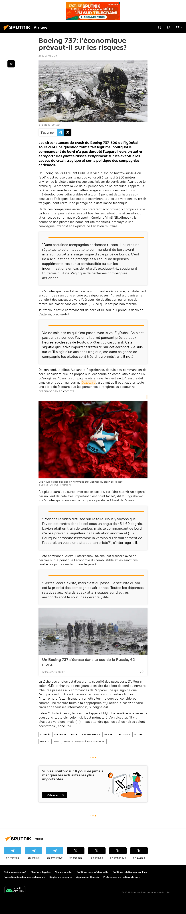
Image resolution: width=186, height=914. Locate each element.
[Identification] (159, 27)
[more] (141, 671)
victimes (138, 734)
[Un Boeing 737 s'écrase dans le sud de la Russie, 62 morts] (93, 631)
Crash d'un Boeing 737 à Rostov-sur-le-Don (84, 741)
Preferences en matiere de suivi (121, 877)
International (60, 734)
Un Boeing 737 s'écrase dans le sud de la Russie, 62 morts (88, 662)
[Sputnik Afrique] (18, 30)
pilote (55, 741)
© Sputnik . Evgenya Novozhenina (55, 484)
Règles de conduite (60, 877)
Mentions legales (40, 872)
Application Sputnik (87, 877)
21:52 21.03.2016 (48, 55)
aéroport (44, 741)
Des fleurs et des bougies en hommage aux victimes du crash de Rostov (80, 481)
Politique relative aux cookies (130, 872)
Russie (74, 734)
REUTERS (45, 124)
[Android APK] (15, 890)
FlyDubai (108, 734)
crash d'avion (123, 734)
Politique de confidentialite (92, 872)
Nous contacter (63, 872)
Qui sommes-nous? (15, 872)
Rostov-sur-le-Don (91, 734)
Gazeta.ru (88, 382)
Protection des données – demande (24, 877)
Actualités (45, 734)
